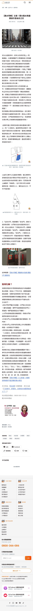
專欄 (6, 7)
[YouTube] (16, 603)
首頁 (3, 7)
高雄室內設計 (21, 494)
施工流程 (20, 515)
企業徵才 (4, 529)
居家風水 (16, 7)
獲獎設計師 (21, 487)
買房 (10, 438)
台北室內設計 (21, 489)
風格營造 (20, 511)
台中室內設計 (21, 492)
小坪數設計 (5, 515)
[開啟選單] (29, 2)
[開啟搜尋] (25, 2)
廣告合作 (15, 571)
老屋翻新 (4, 487)
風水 (10, 435)
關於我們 (4, 525)
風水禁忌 (17, 438)
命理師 (22, 435)
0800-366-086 (10, 545)
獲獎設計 (4, 485)
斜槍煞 (5, 438)
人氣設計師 (21, 485)
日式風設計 (5, 497)
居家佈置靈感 (5, 511)
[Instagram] (13, 603)
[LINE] (20, 603)
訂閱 (28, 558)
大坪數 (3, 489)
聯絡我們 (4, 532)
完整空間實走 (5, 506)
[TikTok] (23, 603)
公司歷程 (4, 527)
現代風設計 (5, 494)
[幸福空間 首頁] (6, 2)
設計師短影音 (5, 508)
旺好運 (12, 386)
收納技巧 (20, 508)
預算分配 (20, 513)
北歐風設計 (5, 492)
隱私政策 (4, 534)
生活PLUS (10, 7)
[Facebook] (10, 603)
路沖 (28, 435)
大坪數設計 (5, 513)
